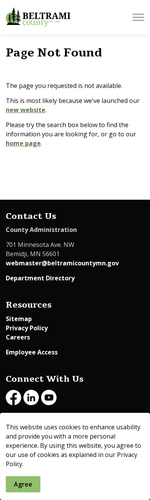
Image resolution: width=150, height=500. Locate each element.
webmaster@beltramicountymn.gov (62, 263)
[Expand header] (138, 17)
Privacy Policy (27, 328)
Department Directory (40, 278)
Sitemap (19, 319)
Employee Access (32, 352)
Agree (23, 484)
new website (25, 110)
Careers (18, 337)
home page (23, 143)
